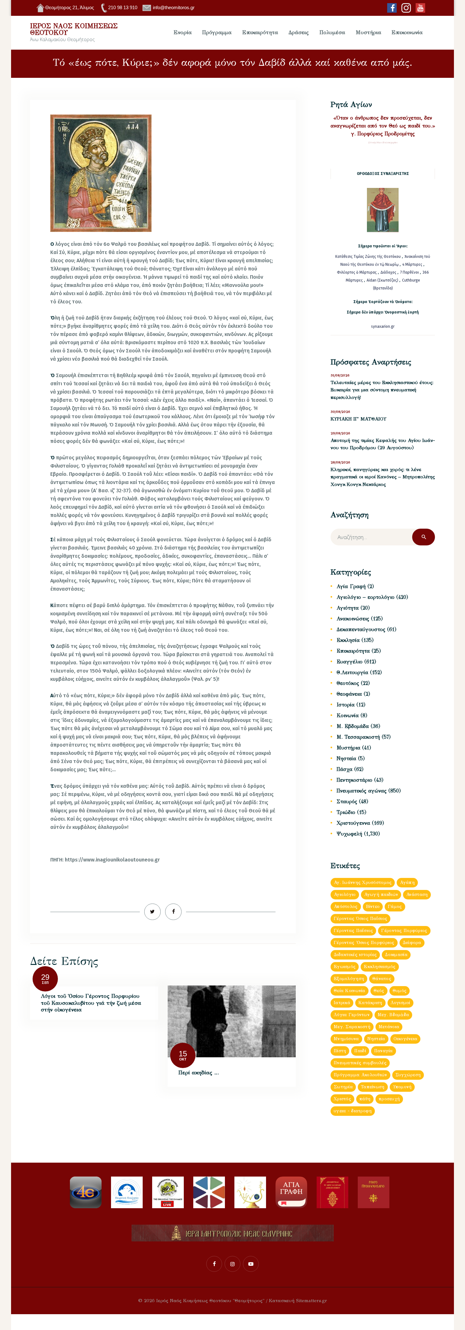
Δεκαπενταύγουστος (361, 629)
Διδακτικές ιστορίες (355, 954)
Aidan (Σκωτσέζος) (382, 280)
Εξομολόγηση (349, 978)
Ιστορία (346, 705)
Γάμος (395, 906)
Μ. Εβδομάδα (353, 726)
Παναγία (383, 1050)
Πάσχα (344, 769)
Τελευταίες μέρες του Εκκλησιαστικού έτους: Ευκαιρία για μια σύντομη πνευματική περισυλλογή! (382, 390)
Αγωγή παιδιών (381, 894)
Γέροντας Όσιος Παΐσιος (360, 918)
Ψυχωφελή (349, 834)
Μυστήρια (348, 748)
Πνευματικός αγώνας (362, 791)
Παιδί (360, 1050)
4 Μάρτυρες (412, 264)
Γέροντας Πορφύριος (404, 930)
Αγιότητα (348, 608)
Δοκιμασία (396, 954)
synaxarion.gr (382, 326)
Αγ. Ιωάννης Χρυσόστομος (363, 882)
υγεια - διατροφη (353, 1111)
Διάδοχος (389, 272)
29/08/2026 (340, 433)
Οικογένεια (406, 1038)
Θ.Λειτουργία (352, 672)
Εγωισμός (345, 966)
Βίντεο (373, 906)
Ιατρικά (342, 1002)
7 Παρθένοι (409, 272)
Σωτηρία (343, 1087)
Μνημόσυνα (346, 1038)
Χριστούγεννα (353, 823)
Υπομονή (402, 1087)
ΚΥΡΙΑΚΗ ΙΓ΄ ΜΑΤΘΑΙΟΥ (358, 419)
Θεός (379, 990)
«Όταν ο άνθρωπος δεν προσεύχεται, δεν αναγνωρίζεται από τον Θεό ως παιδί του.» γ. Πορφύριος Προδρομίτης (383, 126)
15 (183, 1053)
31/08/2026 (340, 375)
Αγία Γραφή (351, 586)
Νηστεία (346, 758)
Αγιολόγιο (345, 894)
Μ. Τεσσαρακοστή (358, 737)
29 (45, 977)
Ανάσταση (417, 894)
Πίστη (340, 1050)
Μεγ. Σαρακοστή (352, 1026)
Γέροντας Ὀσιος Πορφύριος (364, 942)
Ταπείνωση (373, 1087)
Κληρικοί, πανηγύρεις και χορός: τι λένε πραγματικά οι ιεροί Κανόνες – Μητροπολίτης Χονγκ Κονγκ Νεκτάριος (383, 477)
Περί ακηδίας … (198, 1072)
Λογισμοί (400, 1002)
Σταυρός (347, 802)
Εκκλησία (348, 640)
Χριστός (342, 1099)
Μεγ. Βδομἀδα (393, 1014)
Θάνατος (381, 978)
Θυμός (399, 990)
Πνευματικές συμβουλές (360, 1063)
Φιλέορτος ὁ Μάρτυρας (357, 272)
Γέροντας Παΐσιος (353, 930)
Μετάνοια (389, 1026)
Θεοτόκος (348, 683)
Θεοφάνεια (349, 694)
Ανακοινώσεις (353, 619)
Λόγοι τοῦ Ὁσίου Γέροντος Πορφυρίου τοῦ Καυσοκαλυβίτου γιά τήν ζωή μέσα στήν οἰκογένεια (91, 1003)
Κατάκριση (370, 1002)
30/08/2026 (340, 412)
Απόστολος (346, 906)
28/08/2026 (340, 462)
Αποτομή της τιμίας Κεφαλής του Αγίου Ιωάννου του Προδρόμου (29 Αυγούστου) (383, 444)
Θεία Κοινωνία (349, 990)
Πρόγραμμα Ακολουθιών (360, 1075)
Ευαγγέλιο (350, 662)
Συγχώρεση (408, 1075)
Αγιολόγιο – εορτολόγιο (365, 597)
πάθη (364, 1099)
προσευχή (389, 1099)
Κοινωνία (348, 715)
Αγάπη (407, 882)
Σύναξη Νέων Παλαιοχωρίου (383, 142)
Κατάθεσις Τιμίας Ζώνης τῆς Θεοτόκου (368, 256)
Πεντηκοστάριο (354, 780)
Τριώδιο (346, 812)
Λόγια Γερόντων (351, 1014)
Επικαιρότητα (353, 651)
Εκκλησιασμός (379, 966)
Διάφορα (412, 942)
